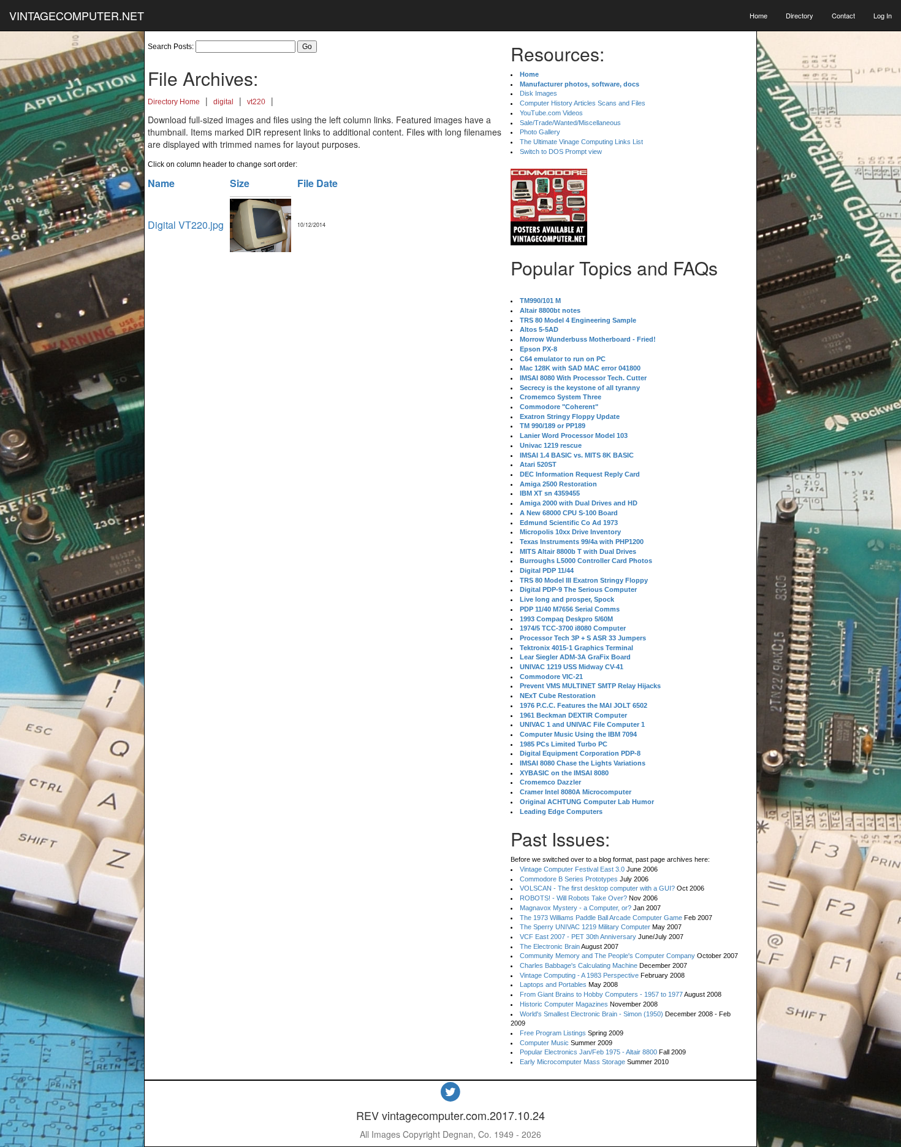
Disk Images (538, 93)
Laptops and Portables (553, 984)
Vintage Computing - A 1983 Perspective (579, 975)
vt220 (256, 102)
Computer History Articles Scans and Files (582, 103)
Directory (799, 15)
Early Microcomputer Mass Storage (572, 1061)
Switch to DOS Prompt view (561, 151)
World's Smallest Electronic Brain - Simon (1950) (591, 1014)
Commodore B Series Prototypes (569, 879)
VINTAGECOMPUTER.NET (76, 15)
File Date (317, 183)
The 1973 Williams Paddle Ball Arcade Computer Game (601, 917)
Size (239, 183)
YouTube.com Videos (551, 113)
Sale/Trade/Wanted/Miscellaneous (570, 122)
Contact (843, 15)
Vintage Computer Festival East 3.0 (572, 869)
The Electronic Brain (550, 946)
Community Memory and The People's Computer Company (607, 955)
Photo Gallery (540, 132)
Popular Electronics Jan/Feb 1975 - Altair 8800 (588, 1052)
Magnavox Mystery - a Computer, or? (575, 907)
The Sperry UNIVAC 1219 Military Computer (585, 926)
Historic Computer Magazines (564, 1004)
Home (758, 15)
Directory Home (174, 102)
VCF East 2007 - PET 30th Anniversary (578, 936)
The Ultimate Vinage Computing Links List (581, 141)
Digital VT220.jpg (186, 225)
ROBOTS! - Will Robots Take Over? (573, 898)
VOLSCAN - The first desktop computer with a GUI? (597, 888)
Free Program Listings (553, 1033)
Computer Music (544, 1042)
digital (223, 102)
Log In (882, 15)
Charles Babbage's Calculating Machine (578, 965)
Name (161, 183)
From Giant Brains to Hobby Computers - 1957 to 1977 (601, 994)
